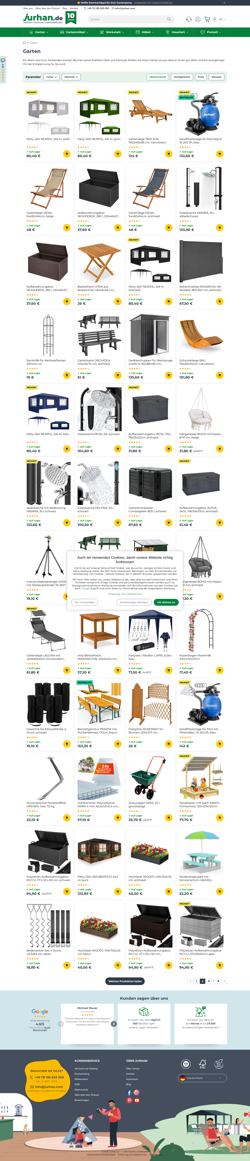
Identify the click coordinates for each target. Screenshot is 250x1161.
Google (85, 588)
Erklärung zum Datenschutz (125, 594)
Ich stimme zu (166, 602)
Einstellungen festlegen (134, 602)
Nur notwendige (84, 602)
